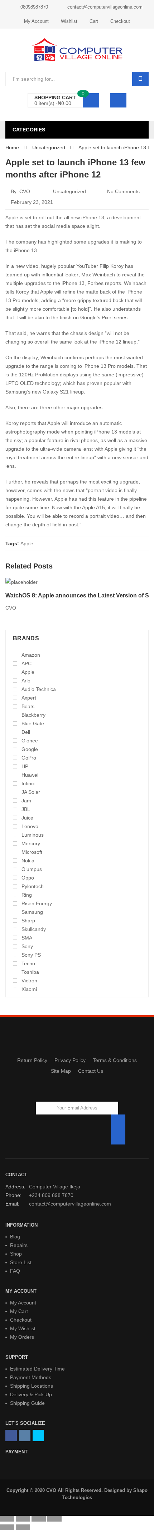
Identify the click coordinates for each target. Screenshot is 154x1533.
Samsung (32, 912)
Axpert (28, 698)
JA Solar (30, 792)
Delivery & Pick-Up (31, 1394)
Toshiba (30, 972)
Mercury (30, 843)
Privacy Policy (70, 1060)
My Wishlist (22, 1328)
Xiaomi (29, 989)
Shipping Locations (31, 1386)
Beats (27, 706)
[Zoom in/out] (54, 1519)
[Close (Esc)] (7, 1519)
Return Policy (32, 1060)
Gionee (29, 740)
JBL (25, 809)
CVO (24, 191)
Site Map (61, 1071)
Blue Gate (32, 723)
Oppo (27, 878)
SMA (26, 938)
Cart (94, 21)
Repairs (19, 1245)
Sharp (28, 920)
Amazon (30, 655)
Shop (16, 1254)
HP (24, 766)
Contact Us (90, 1071)
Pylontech (32, 886)
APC (26, 663)
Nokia (27, 860)
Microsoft (31, 852)
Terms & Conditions (115, 1060)
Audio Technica (38, 689)
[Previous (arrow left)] (7, 1527)
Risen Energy (36, 903)
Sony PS (31, 955)
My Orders (22, 1337)
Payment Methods (30, 1377)
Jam (26, 800)
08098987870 (34, 7)
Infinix (28, 783)
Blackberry (33, 715)
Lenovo (29, 826)
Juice (27, 818)
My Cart (19, 1311)
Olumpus (31, 869)
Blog (15, 1236)
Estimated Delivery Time (37, 1369)
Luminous (32, 835)
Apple (26, 543)
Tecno (28, 963)
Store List (21, 1262)
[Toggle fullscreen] (39, 1519)
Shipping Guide (27, 1403)
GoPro (28, 758)
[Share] (23, 1519)
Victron (29, 980)
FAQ (15, 1271)
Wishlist (69, 21)
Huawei (29, 775)
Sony (27, 946)
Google (29, 749)
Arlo (25, 680)
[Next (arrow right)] (23, 1527)
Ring (26, 895)
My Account (36, 21)
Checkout (120, 21)
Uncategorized (69, 191)
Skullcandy (33, 929)
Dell (25, 732)
